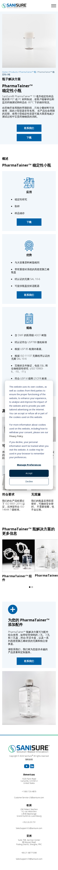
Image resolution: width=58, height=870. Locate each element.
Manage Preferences (29, 464)
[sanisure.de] (14, 5)
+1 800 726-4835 (29, 791)
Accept (29, 473)
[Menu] (43, 5)
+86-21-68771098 (29, 852)
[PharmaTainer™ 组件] (18, 556)
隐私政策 (29, 759)
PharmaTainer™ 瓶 (27, 72)
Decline (29, 481)
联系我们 (29, 128)
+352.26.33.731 (29, 822)
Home (5, 72)
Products (13, 72)
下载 (29, 137)
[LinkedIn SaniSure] (32, 766)
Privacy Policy (16, 436)
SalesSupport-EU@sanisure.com (29, 828)
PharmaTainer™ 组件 (17, 578)
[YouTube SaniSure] (27, 766)
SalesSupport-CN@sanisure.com (29, 859)
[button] (29, 587)
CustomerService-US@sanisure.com (29, 797)
